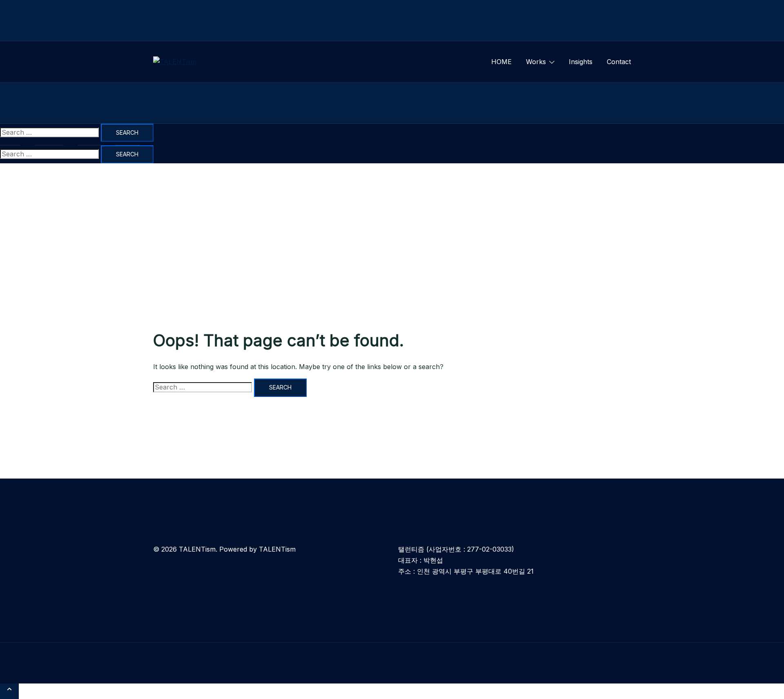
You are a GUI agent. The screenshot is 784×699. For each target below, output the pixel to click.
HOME (501, 62)
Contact (619, 62)
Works (536, 62)
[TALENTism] (174, 62)
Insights (580, 62)
